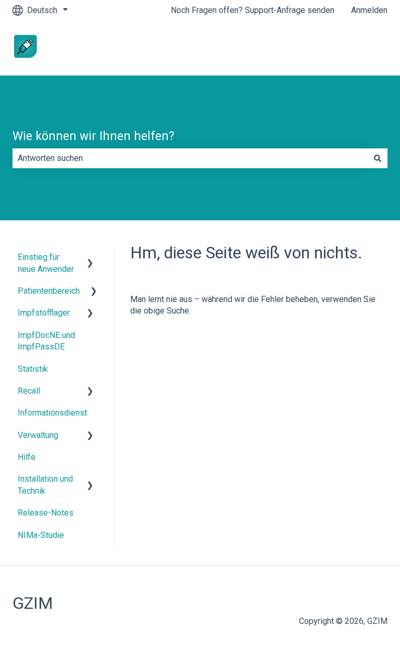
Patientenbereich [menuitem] (49, 291)
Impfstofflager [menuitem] (44, 313)
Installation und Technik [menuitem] (45, 484)
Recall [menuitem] (29, 391)
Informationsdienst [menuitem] (52, 413)
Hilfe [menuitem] (26, 457)
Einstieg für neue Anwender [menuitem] (46, 262)
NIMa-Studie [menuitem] (41, 535)
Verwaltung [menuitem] (38, 435)
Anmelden (369, 10)
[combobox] (190, 158)
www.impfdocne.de (342, 48)
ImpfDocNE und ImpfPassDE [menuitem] (46, 341)
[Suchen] (378, 158)
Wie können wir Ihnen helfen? (93, 136)
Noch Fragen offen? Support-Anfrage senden (252, 10)
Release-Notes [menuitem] (45, 513)
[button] (90, 258)
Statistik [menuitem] (33, 369)
